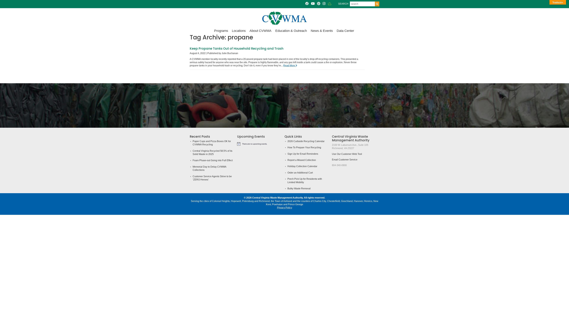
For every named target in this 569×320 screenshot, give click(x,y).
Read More (289, 65)
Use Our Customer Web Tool (347, 154)
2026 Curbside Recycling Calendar (306, 141)
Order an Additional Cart (300, 172)
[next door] (329, 3)
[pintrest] (318, 3)
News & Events (322, 31)
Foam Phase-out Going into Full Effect (213, 160)
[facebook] (307, 3)
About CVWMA (260, 31)
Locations (239, 31)
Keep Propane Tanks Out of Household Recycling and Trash (236, 48)
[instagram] (324, 3)
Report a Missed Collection (301, 160)
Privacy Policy (284, 207)
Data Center (345, 31)
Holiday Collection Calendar (302, 166)
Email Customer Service (344, 159)
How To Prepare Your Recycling (304, 147)
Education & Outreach (291, 31)
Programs (221, 31)
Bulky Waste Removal (299, 188)
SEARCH (343, 4)
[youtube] (312, 3)
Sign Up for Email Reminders (302, 154)
